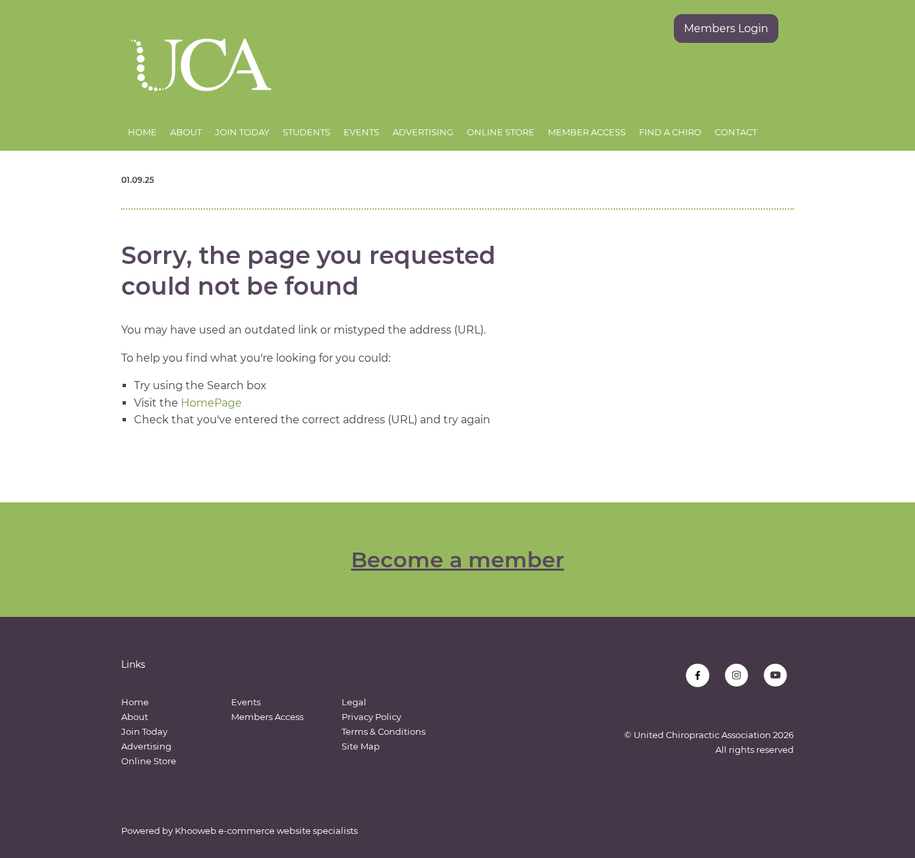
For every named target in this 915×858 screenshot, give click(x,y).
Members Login (726, 28)
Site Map (361, 746)
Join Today (242, 132)
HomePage (211, 403)
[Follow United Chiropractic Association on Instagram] (736, 675)
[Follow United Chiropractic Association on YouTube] (775, 675)
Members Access (267, 716)
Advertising (423, 132)
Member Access (587, 132)
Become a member (457, 560)
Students (306, 132)
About (186, 132)
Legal (354, 702)
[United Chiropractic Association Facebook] (697, 675)
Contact (736, 132)
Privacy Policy (371, 716)
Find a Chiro (670, 132)
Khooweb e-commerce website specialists (266, 830)
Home (142, 132)
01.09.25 (137, 180)
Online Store (501, 132)
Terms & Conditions (383, 731)
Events (361, 132)
